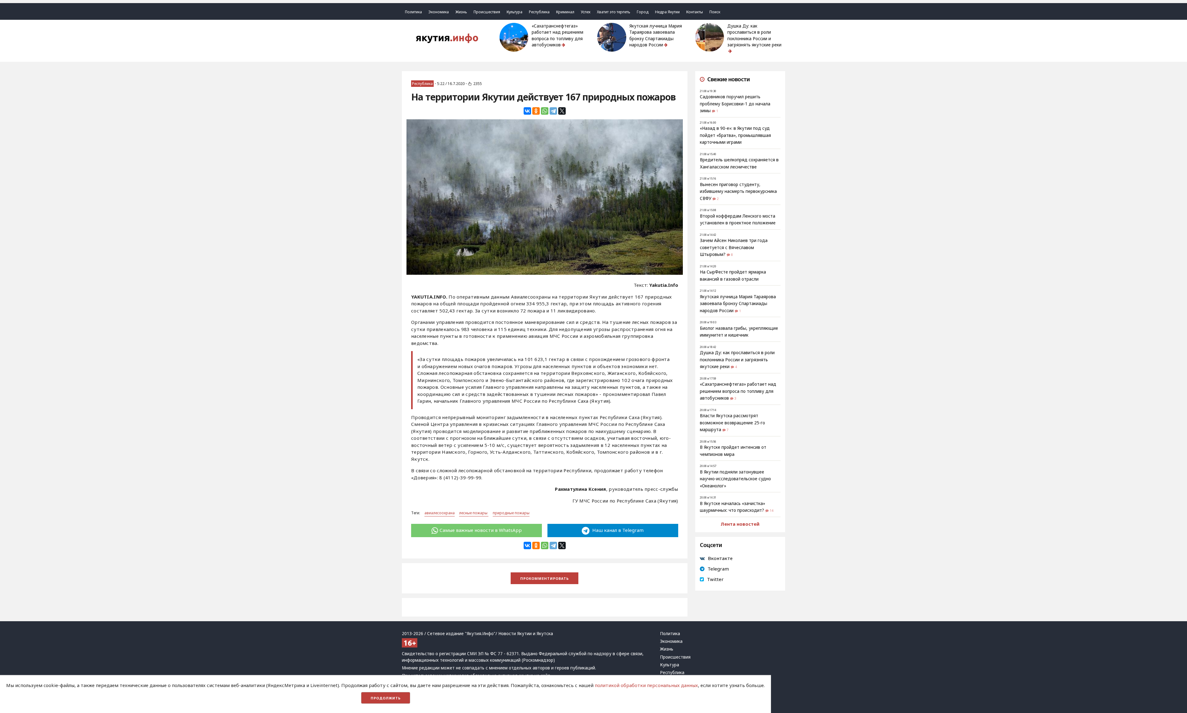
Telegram (718, 569)
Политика (413, 12)
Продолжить (386, 698)
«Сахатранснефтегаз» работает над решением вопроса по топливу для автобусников (557, 35)
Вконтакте (720, 558)
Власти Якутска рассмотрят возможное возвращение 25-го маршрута (732, 422)
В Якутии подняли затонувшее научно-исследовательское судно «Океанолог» (735, 479)
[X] (562, 111)
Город (643, 12)
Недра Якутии (667, 12)
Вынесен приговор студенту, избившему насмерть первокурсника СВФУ (738, 191)
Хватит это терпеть (613, 12)
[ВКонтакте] (527, 111)
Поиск (714, 12)
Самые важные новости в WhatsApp (481, 530)
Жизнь (461, 12)
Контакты (694, 12)
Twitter (715, 579)
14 (771, 510)
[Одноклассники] (536, 111)
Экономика (438, 12)
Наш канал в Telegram (617, 530)
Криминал (565, 12)
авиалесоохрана (439, 513)
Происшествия (487, 12)
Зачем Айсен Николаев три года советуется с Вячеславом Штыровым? (734, 247)
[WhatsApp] (544, 111)
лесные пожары (473, 513)
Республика (539, 12)
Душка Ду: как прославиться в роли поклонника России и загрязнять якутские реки (754, 35)
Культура (514, 12)
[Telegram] (553, 111)
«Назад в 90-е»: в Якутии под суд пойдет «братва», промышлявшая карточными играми (735, 135)
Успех (585, 12)
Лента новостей (740, 524)
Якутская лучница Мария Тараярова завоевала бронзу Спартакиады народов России (655, 35)
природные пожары (511, 513)
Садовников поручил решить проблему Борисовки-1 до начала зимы (735, 103)
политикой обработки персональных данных (646, 685)
